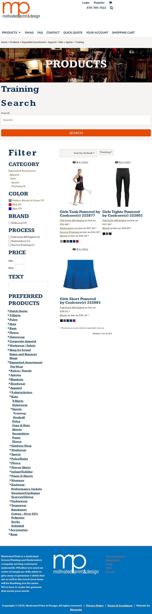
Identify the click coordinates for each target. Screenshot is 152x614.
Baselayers (19, 510)
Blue (15, 208)
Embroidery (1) (20, 241)
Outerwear (17, 337)
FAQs (109, 567)
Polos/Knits (19, 459)
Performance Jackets (26, 489)
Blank (63, 235)
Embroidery (67, 228)
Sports (69, 42)
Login (86, 2)
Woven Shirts (21, 467)
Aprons (15, 375)
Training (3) (18, 186)
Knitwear (18, 485)
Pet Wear (16, 367)
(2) (16, 204)
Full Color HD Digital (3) (25, 236)
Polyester (17, 518)
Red (14, 204)
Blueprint (76, 609)
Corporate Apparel (22, 341)
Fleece (14, 332)
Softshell (17, 526)
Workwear (18, 450)
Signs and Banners (23, 354)
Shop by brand (20, 350)
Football (19, 417)
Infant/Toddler (22, 472)
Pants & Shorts (22, 476)
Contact (110, 571)
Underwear (19, 501)
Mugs (13, 358)
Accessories (19, 530)
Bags (12, 328)
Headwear (17, 384)
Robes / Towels (21, 371)
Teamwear (18, 505)
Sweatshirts (20, 433)
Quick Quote (18, 311)
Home (4, 42)
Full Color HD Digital (72, 220)
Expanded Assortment (33, 42)
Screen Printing (69, 232)
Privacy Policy (95, 605)
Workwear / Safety (22, 345)
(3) (28, 200)
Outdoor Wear (21, 446)
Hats (12, 324)
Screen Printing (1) (22, 244)
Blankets (16, 379)
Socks (15, 522)
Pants (16, 437)
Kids (61, 42)
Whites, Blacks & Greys (26, 200)
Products (14, 42)
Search (5, 113)
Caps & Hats (21, 425)
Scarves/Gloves (22, 497)
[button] (111, 7)
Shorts (17, 429)
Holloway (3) (19, 222)
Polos (13, 319)
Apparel (52, 42)
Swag (109, 563)
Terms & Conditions (120, 605)
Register (99, 2)
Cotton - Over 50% (24, 514)
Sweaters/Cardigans (25, 493)
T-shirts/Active (21, 392)
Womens (17, 480)
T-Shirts (15, 315)
